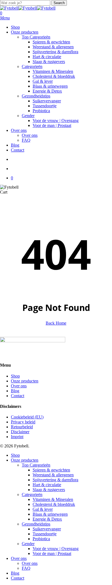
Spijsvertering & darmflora (55, 479)
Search (59, 3)
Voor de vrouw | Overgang (56, 548)
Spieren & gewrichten (51, 470)
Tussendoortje (45, 533)
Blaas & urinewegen (50, 514)
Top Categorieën (36, 465)
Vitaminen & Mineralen (53, 499)
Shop (15, 376)
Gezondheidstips (36, 524)
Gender (28, 543)
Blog (15, 390)
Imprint (17, 436)
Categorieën (32, 494)
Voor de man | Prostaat (52, 553)
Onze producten (24, 381)
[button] (5, 18)
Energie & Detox (47, 519)
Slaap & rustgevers (49, 489)
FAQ (26, 568)
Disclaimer (20, 431)
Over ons (19, 386)
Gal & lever (43, 509)
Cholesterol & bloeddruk (54, 504)
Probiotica (41, 538)
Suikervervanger (47, 529)
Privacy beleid (23, 422)
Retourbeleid (22, 426)
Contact (17, 395)
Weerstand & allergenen (53, 475)
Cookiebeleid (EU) (27, 417)
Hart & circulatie (47, 484)
